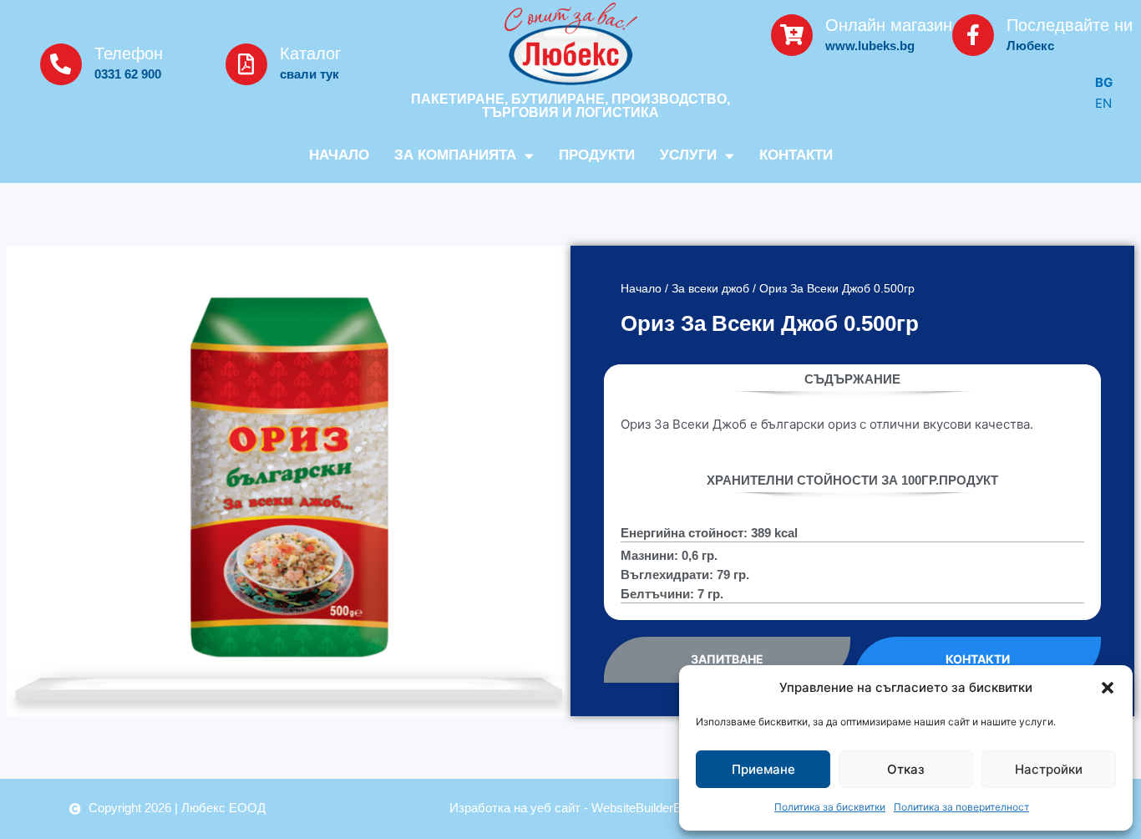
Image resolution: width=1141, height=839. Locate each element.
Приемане (763, 769)
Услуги (688, 155)
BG (1104, 82)
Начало (339, 155)
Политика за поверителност (961, 807)
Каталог (310, 53)
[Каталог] (246, 64)
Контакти (796, 155)
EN (1103, 103)
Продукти (597, 155)
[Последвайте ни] (973, 35)
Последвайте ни (1070, 25)
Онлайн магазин (888, 25)
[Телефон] (61, 64)
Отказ (906, 769)
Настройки (1049, 769)
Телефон (128, 53)
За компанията (455, 155)
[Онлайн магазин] (792, 35)
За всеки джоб (710, 288)
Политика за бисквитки (829, 807)
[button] (1107, 687)
